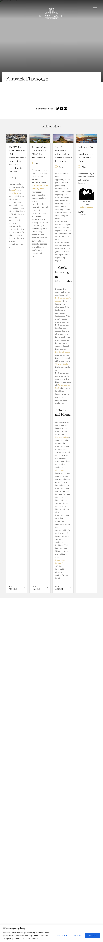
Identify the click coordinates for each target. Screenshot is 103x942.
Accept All (92, 935)
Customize (61, 935)
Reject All (77, 935)
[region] (51, 933)
